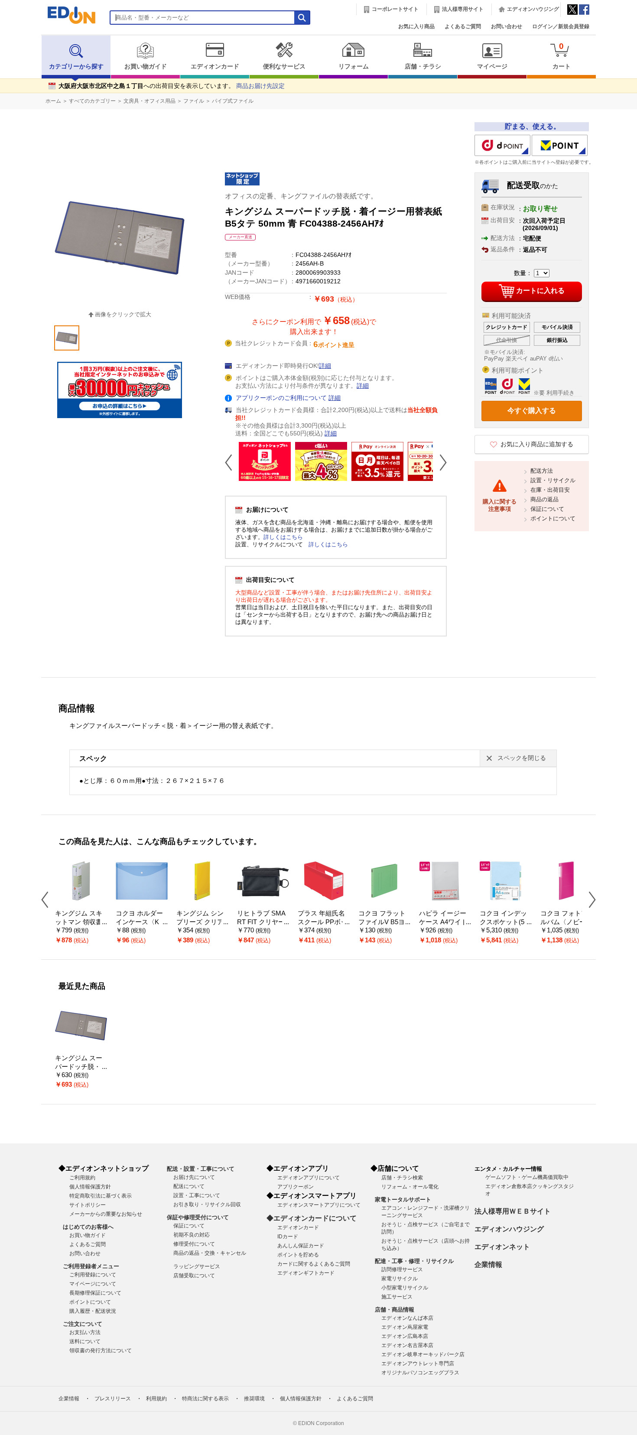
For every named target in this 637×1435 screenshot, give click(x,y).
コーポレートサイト (395, 9)
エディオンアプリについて (308, 1178)
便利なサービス (284, 66)
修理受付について (194, 1244)
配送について (189, 1186)
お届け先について (194, 1177)
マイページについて (92, 1284)
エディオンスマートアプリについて (319, 1205)
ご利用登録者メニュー (91, 1266)
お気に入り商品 (416, 26)
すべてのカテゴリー (92, 101)
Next (440, 462)
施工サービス (397, 1297)
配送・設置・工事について (200, 1169)
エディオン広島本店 (404, 1336)
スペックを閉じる (521, 758)
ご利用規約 (82, 1178)
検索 (22, 77)
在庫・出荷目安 (550, 490)
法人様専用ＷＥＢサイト (512, 1211)
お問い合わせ (506, 26)
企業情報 (488, 1264)
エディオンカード (215, 66)
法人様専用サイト (463, 9)
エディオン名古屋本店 (407, 1345)
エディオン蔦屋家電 (404, 1327)
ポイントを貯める (298, 1255)
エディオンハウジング (533, 9)
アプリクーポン (295, 1187)
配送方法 (541, 471)
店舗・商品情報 (394, 1309)
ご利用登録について (92, 1275)
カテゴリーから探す (76, 66)
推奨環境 (254, 1399)
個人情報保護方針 (90, 1187)
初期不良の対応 (191, 1235)
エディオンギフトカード (306, 1273)
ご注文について (82, 1324)
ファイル (193, 101)
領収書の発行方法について (100, 1350)
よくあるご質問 (463, 26)
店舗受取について (194, 1276)
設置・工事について (196, 1195)
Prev (232, 462)
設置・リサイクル (552, 480)
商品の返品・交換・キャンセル (209, 1253)
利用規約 (156, 1399)
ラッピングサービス (196, 1266)
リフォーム (353, 66)
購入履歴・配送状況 (92, 1311)
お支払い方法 (85, 1332)
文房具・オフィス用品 (150, 101)
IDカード (287, 1237)
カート (561, 56)
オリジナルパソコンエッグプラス (420, 1373)
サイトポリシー (87, 1205)
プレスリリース (112, 1399)
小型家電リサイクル (404, 1288)
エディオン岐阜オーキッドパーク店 (423, 1354)
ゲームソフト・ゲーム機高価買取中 (527, 1177)
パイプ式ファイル (233, 101)
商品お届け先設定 (260, 86)
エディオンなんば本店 (407, 1318)
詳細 (325, 366)
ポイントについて (552, 518)
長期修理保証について (95, 1293)
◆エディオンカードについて (311, 1218)
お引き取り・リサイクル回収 (207, 1204)
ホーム (53, 101)
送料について (85, 1341)
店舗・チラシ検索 (402, 1178)
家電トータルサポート (403, 1199)
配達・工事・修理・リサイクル (414, 1261)
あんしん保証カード (300, 1246)
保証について (547, 509)
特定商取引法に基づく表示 (100, 1196)
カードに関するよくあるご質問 (313, 1264)
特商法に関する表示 (205, 1399)
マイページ (492, 66)
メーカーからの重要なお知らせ (105, 1214)
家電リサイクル (399, 1279)
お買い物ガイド (145, 66)
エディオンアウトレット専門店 (417, 1363)
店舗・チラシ (423, 66)
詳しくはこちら (283, 537)
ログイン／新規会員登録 (560, 26)
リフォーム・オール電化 (410, 1187)
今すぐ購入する (531, 410)
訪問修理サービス (402, 1269)
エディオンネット (502, 1246)
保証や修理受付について (198, 1217)
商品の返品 (544, 499)
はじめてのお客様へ (88, 1227)
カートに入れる (540, 290)
